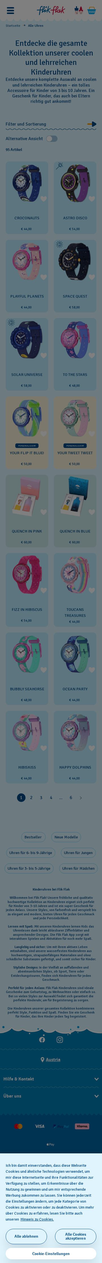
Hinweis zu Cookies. (37, 1219)
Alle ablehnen (26, 1236)
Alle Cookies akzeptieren (75, 1236)
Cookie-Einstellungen (51, 1253)
